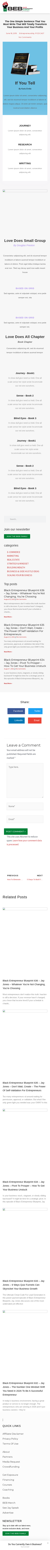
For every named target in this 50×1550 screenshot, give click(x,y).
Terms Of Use (10, 1443)
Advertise (8, 1512)
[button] (16, 711)
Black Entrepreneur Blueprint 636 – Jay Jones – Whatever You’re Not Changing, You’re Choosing (24, 593)
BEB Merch (9, 1502)
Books (6, 1498)
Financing (8, 1479)
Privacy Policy (10, 1438)
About (6, 1452)
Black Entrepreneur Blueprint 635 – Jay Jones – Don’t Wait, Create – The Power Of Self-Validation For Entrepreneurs (24, 630)
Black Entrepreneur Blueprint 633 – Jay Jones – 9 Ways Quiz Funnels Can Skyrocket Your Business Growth (23, 1285)
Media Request (11, 1461)
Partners (8, 1456)
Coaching (8, 1489)
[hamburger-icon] (42, 8)
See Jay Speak (11, 1507)
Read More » (8, 617)
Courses (7, 1484)
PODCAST (39, 33)
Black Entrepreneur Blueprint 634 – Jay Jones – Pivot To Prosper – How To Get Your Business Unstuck (25, 663)
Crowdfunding (11, 1466)
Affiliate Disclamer (13, 1433)
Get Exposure (10, 1475)
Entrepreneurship (26, 33)
